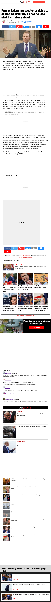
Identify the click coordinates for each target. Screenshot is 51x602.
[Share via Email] (32, 27)
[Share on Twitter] (12, 26)
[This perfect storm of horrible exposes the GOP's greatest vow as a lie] (9, 447)
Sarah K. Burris (10, 20)
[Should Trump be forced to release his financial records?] (11, 326)
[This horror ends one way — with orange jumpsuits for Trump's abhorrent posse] (9, 432)
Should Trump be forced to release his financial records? (36, 322)
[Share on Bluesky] (39, 26)
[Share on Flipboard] (19, 26)
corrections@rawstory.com (25, 257)
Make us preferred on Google (26, 22)
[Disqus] (25, 351)
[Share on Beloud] (46, 26)
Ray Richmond (21, 441)
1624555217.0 (21, 223)
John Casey (20, 411)
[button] (26, 27)
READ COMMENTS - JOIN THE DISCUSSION (25, 315)
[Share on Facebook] (5, 26)
